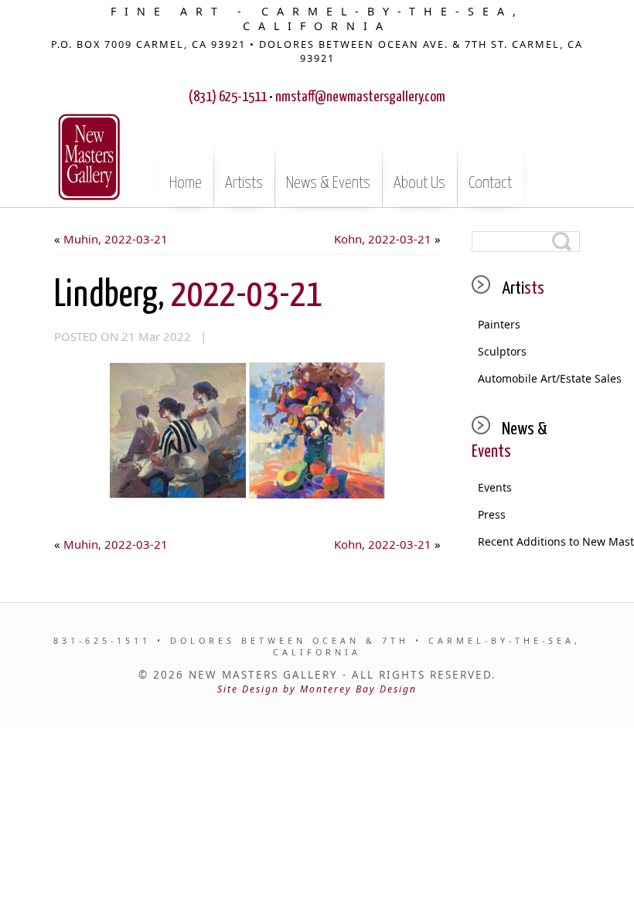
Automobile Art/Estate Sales (529, 378)
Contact (490, 183)
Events (495, 487)
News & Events (328, 183)
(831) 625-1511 (228, 97)
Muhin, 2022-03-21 (115, 239)
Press (492, 514)
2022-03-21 (188, 295)
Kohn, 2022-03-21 (382, 239)
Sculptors (502, 351)
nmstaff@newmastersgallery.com (360, 97)
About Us (419, 183)
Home (185, 183)
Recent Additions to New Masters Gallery (529, 541)
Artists (244, 183)
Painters (499, 324)
